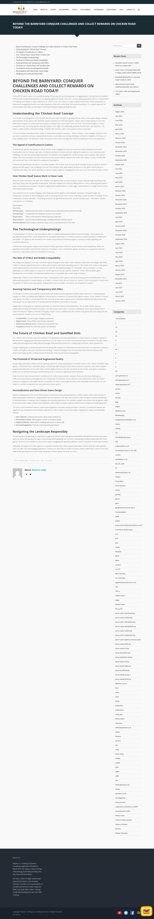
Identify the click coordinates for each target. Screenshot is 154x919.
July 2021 (118, 283)
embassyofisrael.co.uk (122, 472)
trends (117, 789)
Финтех (118, 829)
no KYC (118, 569)
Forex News (119, 481)
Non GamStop (120, 574)
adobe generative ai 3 (122, 384)
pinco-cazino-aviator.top (123, 631)
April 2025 (119, 182)
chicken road (52, 101)
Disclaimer (16, 914)
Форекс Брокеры (121, 833)
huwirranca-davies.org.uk (124, 530)
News (117, 560)
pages (117, 600)
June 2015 (119, 292)
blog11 (117, 406)
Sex (116, 745)
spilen (117, 772)
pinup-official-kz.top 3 (122, 675)
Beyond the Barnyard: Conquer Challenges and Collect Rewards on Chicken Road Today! (46, 47)
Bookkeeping (119, 415)
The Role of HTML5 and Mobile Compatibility (32, 60)
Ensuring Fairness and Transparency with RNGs (32, 63)
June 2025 (119, 173)
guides (117, 521)
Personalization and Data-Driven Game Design (32, 71)
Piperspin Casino (121, 684)
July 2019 (118, 288)
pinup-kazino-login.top (123, 666)
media (117, 547)
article (117, 393)
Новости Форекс (121, 824)
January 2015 (120, 301)
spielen (117, 763)
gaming (117, 494)
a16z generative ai (121, 376)
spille (117, 776)
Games (117, 490)
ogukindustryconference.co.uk (125, 582)
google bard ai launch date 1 (125, 508)
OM (116, 587)
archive (117, 389)
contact (118, 455)
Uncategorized (120, 798)
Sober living (119, 754)
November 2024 (121, 204)
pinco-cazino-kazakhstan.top (125, 635)
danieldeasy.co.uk (121, 459)
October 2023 (120, 235)
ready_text (119, 714)
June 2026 (119, 120)
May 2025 (118, 178)
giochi (117, 499)
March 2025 (119, 186)
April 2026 (119, 129)
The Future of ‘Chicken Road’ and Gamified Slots (33, 66)
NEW (117, 556)
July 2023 (118, 248)
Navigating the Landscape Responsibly (29, 74)
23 (116, 336)
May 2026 (118, 125)
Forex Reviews (120, 486)
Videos (74, 9)
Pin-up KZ (118, 609)
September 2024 (121, 213)
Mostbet (118, 552)
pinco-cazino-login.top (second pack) (128, 640)
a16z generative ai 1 (122, 380)
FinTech (117, 477)
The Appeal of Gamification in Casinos (29, 52)
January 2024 (120, 226)
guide (117, 516)
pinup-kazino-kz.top (122, 662)
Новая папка (119, 815)
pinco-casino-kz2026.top (123, 618)
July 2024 (118, 217)
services (118, 741)
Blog (121, 9)
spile (116, 767)
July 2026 (118, 116)
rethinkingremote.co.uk (123, 728)
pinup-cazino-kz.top (122, 648)
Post (42, 460)
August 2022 (119, 274)
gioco (117, 503)
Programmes (64, 9)
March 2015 (119, 296)
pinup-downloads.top (122, 653)
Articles (118, 398)
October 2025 (120, 156)
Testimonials (99, 9)
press (117, 697)
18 (116, 332)
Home (35, 9)
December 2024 (121, 200)
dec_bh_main (119, 464)
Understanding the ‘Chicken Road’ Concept (31, 49)
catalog (117, 428)
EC (116, 468)
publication (119, 706)
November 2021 (121, 279)
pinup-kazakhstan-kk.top (123, 657)
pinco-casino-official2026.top (125, 622)
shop (117, 750)
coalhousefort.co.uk (122, 446)
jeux (116, 543)
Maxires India (23, 460)
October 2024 (120, 208)
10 (116, 327)
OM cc (117, 591)
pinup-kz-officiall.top (122, 670)
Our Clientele (85, 9)
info (116, 534)
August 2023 (119, 244)
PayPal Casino (120, 604)
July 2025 (118, 169)
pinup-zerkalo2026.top (123, 679)
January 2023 (120, 270)
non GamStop (120, 578)
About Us (43, 9)
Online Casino (120, 596)
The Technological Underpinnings (27, 57)
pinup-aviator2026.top (123, 644)
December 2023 (121, 230)
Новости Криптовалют (123, 820)
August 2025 (119, 164)
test (116, 780)
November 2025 (121, 151)
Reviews (118, 736)
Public (117, 701)
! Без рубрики (120, 318)
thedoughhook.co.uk (122, 785)
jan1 (116, 538)
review (117, 732)
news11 (118, 565)
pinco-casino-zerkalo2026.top (125, 626)
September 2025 (121, 160)
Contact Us (130, 9)
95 (116, 371)
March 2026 (119, 134)
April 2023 (119, 261)
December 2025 (121, 147)
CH (116, 433)
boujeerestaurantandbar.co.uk (125, 420)
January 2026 (120, 142)
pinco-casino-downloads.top (125, 613)
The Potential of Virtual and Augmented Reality (32, 68)
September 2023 (121, 239)
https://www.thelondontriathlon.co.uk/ (128, 525)
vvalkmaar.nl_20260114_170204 (126, 807)
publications (119, 710)
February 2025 (120, 191)
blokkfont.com (120, 411)
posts (117, 692)
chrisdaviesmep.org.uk (123, 437)
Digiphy (53, 9)
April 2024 (119, 222)
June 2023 (119, 252)
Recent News (111, 9)
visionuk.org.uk (120, 802)
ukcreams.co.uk (120, 793)
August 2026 (119, 112)
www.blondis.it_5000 (122, 811)
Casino (117, 424)
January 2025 (120, 195)
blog (116, 402)
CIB (116, 442)
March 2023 (119, 266)
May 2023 (118, 257)
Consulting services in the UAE (126, 450)
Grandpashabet (120, 512)
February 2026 (120, 138)
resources (118, 723)
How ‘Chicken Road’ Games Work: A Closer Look (33, 55)
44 (116, 349)
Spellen (117, 758)
